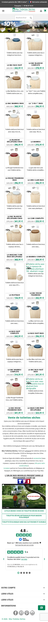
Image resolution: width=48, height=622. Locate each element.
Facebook (15, 613)
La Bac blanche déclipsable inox (14, 217)
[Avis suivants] (44, 559)
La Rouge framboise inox (14, 179)
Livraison (6, 468)
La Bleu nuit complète (14, 332)
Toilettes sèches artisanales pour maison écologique (24, 516)
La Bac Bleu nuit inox (35, 371)
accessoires (37, 458)
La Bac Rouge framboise (36, 294)
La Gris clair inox (36, 180)
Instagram (32, 613)
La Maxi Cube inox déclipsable (35, 409)
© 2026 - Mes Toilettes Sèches (13, 619)
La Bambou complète (35, 256)
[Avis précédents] (3, 559)
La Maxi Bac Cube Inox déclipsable (14, 256)
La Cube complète (36, 218)
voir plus (24, 559)
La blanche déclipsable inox (14, 141)
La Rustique (14, 295)
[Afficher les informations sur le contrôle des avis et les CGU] (40, 543)
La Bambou (36, 142)
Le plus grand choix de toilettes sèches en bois (24, 511)
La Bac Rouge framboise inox (14, 409)
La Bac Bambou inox (14, 103)
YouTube (21, 613)
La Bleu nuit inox (36, 333)
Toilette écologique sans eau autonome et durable (24, 522)
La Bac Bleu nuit (14, 65)
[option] (24, 27)
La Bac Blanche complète (36, 64)
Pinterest (26, 613)
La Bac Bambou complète (14, 371)
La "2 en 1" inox (36, 103)
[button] (3, 27)
